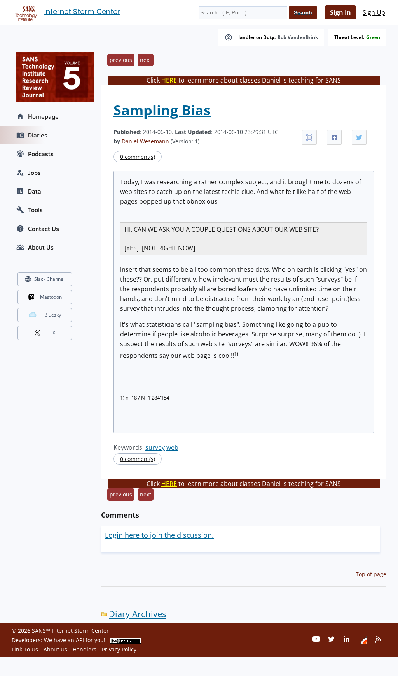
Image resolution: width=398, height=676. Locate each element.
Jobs (34, 172)
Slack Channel (49, 279)
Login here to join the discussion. (159, 535)
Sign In (340, 12)
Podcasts (41, 154)
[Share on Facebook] (334, 137)
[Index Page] (24, 12)
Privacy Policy (119, 649)
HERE (169, 80)
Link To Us (25, 649)
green (373, 37)
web (172, 447)
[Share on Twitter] (359, 137)
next (145, 59)
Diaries (37, 135)
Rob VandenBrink (298, 37)
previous (121, 59)
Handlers (84, 649)
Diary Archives (137, 614)
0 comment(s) (137, 156)
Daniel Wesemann (145, 141)
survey (155, 447)
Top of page (371, 574)
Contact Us (43, 228)
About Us (41, 247)
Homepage (43, 116)
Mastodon (51, 297)
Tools (35, 210)
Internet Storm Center (82, 11)
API (80, 640)
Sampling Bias (162, 110)
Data (34, 191)
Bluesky (52, 315)
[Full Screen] (309, 137)
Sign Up (374, 12)
